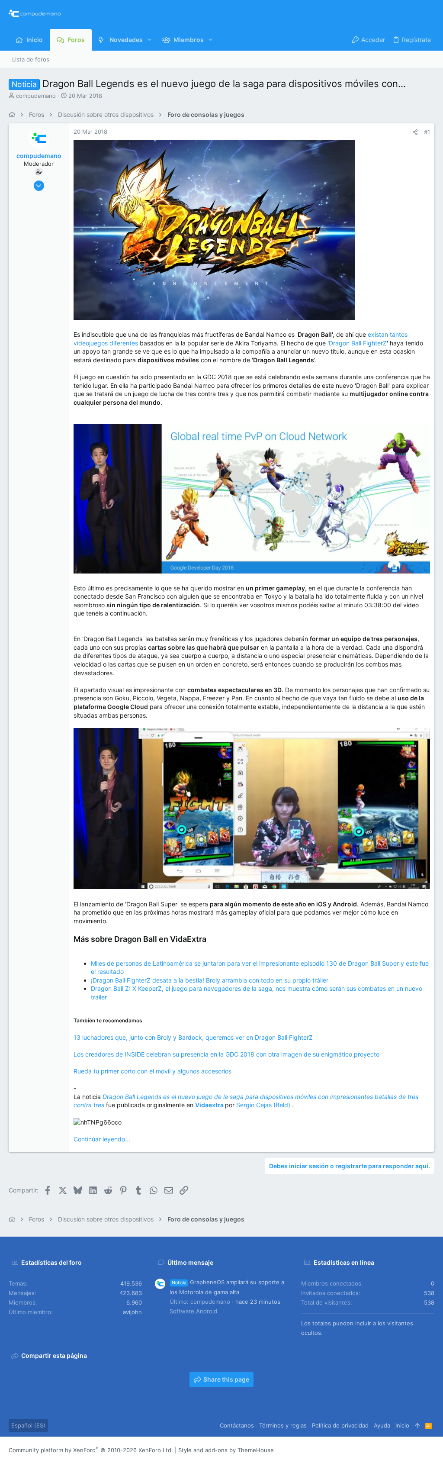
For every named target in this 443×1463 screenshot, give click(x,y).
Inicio (402, 1425)
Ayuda (382, 1425)
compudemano (36, 95)
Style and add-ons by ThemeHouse (226, 1450)
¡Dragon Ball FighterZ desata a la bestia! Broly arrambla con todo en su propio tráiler (209, 980)
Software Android (193, 1311)
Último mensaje (190, 1262)
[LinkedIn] (404, 1450)
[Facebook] (378, 1450)
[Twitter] (417, 1450)
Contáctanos (237, 1425)
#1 (427, 132)
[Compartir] (415, 132)
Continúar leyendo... (102, 1139)
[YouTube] (430, 1450)
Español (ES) (28, 1425)
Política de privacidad (340, 1425)
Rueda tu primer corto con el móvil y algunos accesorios (152, 1071)
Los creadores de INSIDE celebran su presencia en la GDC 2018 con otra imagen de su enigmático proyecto (226, 1054)
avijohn (132, 1311)
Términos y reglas (283, 1425)
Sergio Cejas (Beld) (264, 1105)
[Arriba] (417, 1425)
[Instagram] (391, 1450)
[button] (149, 40)
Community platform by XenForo (91, 1450)
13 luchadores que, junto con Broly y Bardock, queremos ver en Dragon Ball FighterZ (193, 1037)
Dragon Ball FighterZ (358, 343)
